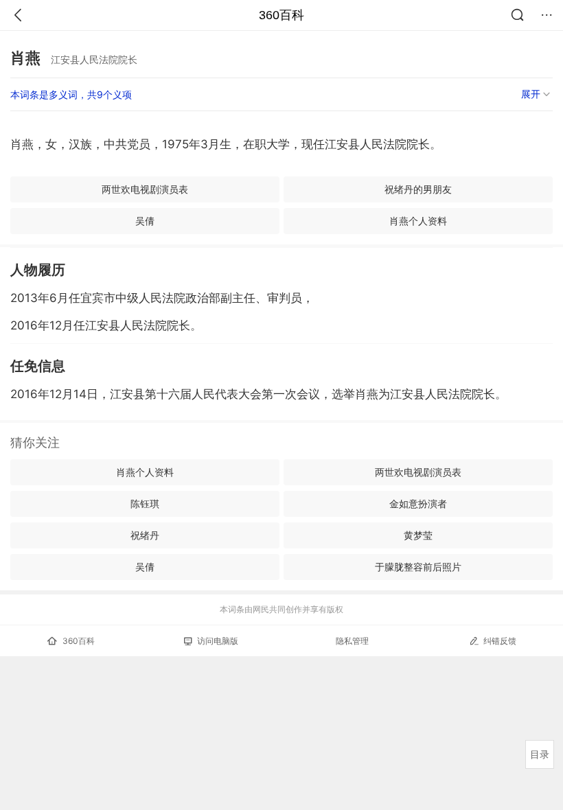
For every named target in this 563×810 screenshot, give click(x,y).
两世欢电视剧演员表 (145, 189)
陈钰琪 (144, 503)
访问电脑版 (217, 641)
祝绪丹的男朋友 (418, 189)
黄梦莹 (418, 535)
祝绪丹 (144, 535)
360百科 (281, 15)
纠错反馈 (499, 641)
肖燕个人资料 (418, 221)
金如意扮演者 (418, 503)
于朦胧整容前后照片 (418, 566)
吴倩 (144, 221)
